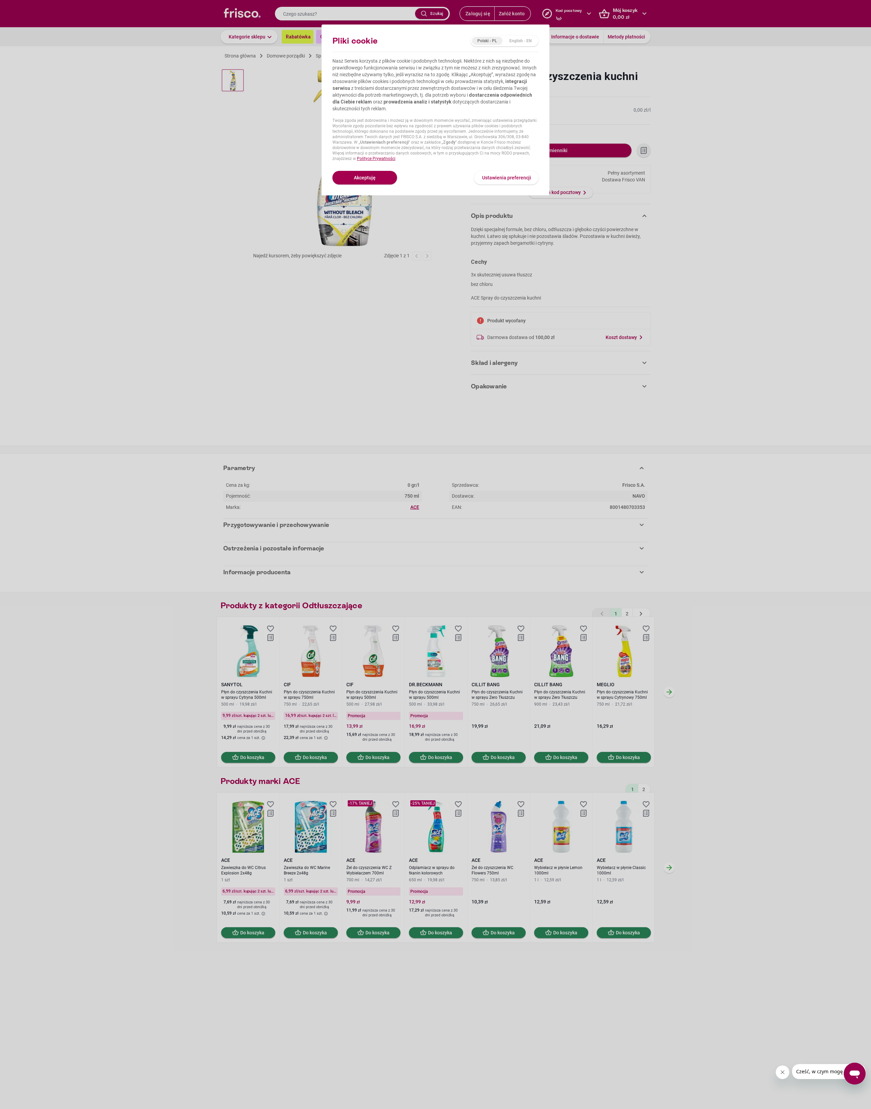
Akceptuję (365, 177)
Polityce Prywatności (376, 158)
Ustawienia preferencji (506, 177)
